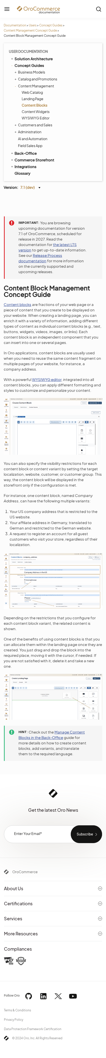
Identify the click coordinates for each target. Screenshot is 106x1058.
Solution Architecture (34, 58)
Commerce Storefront (34, 159)
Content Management (36, 86)
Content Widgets (36, 111)
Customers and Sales (35, 125)
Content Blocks (34, 105)
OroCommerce (25, 871)
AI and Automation (32, 138)
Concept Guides (50, 25)
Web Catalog (32, 92)
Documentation (15, 25)
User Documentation (28, 51)
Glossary (22, 173)
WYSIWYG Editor (36, 118)
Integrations (25, 166)
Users (32, 25)
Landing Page (32, 98)
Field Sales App (30, 145)
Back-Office (26, 153)
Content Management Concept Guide (30, 30)
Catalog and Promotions (37, 79)
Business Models (31, 72)
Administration (29, 132)
